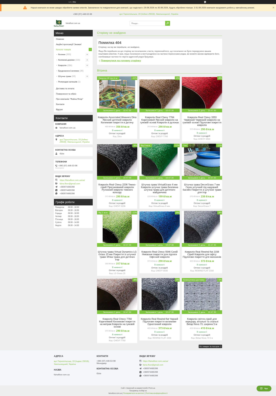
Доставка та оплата (65, 88)
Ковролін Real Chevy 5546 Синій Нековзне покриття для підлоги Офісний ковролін (159, 254)
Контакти (60, 104)
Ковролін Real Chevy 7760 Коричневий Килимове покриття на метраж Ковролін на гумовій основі (117, 323)
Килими (61, 54)
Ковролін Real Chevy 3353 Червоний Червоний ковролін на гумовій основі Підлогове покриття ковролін (202, 121)
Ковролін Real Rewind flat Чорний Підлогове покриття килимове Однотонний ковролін (159, 322)
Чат (266, 388)
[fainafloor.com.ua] (59, 23)
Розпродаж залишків (67, 82)
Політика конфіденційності (157, 393)
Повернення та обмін (66, 94)
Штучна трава (64, 76)
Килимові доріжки (66, 60)
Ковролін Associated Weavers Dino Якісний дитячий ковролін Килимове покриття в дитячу (117, 120)
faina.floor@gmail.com (70, 183)
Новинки (60, 39)
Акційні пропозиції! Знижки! (69, 44)
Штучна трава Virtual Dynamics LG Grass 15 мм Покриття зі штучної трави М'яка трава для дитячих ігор (117, 256)
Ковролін (62, 65)
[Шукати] (167, 23)
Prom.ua (151, 388)
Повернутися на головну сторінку (121, 60)
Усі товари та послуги (209, 346)
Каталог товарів (63, 49)
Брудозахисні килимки (68, 71)
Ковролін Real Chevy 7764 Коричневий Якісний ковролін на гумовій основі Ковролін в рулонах (159, 120)
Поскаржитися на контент (133, 393)
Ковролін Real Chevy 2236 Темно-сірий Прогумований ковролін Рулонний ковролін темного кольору (117, 188)
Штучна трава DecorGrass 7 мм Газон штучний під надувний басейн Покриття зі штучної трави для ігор (202, 188)
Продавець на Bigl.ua (138, 391)
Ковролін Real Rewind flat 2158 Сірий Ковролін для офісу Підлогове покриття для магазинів (202, 254)
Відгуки (59, 109)
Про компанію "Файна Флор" (69, 99)
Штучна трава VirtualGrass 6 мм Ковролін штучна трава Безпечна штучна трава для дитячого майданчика (159, 188)
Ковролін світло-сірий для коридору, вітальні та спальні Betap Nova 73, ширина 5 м (202, 322)
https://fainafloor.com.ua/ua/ (72, 180)
